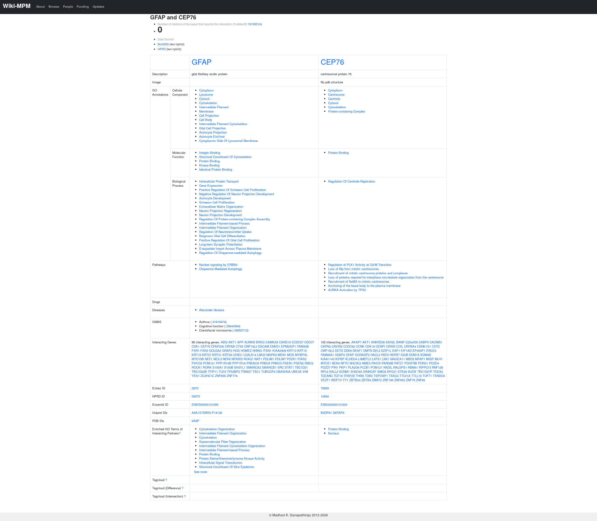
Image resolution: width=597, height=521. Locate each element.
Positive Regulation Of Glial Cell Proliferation (229, 240)
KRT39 (227, 354)
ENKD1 (275, 346)
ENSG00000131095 (205, 404)
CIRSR (390, 346)
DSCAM (263, 346)
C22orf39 (412, 342)
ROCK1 (197, 367)
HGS (236, 350)
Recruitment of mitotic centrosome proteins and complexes (368, 273)
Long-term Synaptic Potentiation (221, 244)
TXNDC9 (439, 375)
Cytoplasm (206, 90)
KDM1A (414, 354)
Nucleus (333, 433)
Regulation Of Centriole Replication (351, 181)
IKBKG (257, 350)
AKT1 (232, 342)
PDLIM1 (268, 359)
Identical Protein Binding (215, 169)
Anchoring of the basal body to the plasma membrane (364, 285)
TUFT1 (427, 375)
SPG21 (392, 371)
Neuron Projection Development (220, 215)
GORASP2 (362, 354)
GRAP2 (227, 350)
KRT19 (196, 354)
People (68, 6)
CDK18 (370, 346)
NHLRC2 (355, 363)
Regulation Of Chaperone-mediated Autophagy (230, 252)
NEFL (208, 359)
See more (200, 471)
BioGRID (163, 44)
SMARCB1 (269, 367)
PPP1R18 (239, 363)
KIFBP (339, 359)
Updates (98, 6)
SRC (281, 367)
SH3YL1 (239, 367)
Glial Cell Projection (212, 128)
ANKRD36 (378, 342)
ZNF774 (232, 375)
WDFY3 (336, 380)
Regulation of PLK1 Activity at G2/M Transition (359, 264)
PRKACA (252, 363)
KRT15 (302, 350)
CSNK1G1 (424, 346)
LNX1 (385, 359)
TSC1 (256, 371)
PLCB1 (365, 367)
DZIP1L (386, 350)
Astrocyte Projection (213, 132)
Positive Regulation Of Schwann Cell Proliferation (232, 189)
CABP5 (424, 342)
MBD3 (410, 359)
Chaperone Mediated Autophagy (220, 269)
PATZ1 (398, 363)
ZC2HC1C (207, 375)
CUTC (436, 346)
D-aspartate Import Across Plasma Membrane (230, 248)
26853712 (240, 330)
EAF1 (396, 350)
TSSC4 (394, 375)
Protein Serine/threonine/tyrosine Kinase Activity (232, 458)
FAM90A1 (327, 354)
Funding (83, 6)
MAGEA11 (397, 359)
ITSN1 (267, 350)
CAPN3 (326, 346)
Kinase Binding (209, 165)
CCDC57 (297, 342)
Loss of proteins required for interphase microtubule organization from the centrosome (386, 277)
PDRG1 (423, 363)
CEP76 (332, 61)
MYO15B (198, 359)
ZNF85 (420, 380)
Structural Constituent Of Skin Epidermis (226, 467)
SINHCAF (369, 371)
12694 (325, 396)
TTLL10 (416, 375)
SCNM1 (344, 371)
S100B (228, 367)
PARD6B (387, 363)
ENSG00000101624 (334, 404)
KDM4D (425, 354)
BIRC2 (260, 342)
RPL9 (324, 371)
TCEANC (327, 375)
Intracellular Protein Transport (219, 181)
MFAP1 (420, 359)
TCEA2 (438, 371)
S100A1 (217, 367)
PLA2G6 (353, 367)
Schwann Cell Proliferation (217, 202)
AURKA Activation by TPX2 (347, 290)
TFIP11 (213, 371)
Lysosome (206, 94)
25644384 (232, 326)
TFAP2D (349, 375)
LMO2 (261, 354)
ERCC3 (431, 350)
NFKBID (237, 359)
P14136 (217, 412)
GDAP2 (340, 354)
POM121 (209, 363)
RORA (207, 367)
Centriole (334, 98)
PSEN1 (288, 363)
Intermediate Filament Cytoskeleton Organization (232, 446)
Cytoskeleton (208, 103)
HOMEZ (246, 350)
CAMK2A (272, 342)
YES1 (196, 375)
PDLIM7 (280, 359)
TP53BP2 (233, 371)
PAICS (376, 363)
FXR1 (195, 350)
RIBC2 (309, 363)
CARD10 (285, 342)
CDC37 (309, 342)
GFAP (202, 61)
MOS (290, 354)
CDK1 (196, 346)
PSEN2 (299, 363)
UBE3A (297, 371)
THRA (360, 375)
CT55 (239, 346)
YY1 (345, 380)
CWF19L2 (250, 346)
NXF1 (258, 359)
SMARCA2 (253, 367)
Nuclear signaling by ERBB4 (218, 264)
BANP (400, 342)
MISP (430, 359)
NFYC (345, 363)
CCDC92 (349, 346)
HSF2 (385, 354)
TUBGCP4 (268, 371)
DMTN (367, 350)
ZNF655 (220, 375)
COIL (399, 346)
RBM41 (413, 367)
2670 (195, 388)
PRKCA (265, 363)
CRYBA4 (410, 346)
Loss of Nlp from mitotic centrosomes (353, 269)
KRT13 (291, 350)
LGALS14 (249, 354)
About (40, 6)
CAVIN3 (337, 346)
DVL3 (376, 350)
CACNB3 (436, 342)
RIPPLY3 (425, 367)
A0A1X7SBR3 (201, 412)
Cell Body (205, 119)
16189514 (254, 24)
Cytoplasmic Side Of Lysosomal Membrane (228, 140)
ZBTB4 (366, 380)
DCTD (339, 350)
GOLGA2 (215, 350)
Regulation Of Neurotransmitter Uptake (225, 231)
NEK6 (227, 359)
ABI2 (224, 342)
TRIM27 (246, 371)
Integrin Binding (209, 152)
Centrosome (336, 94)
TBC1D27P (424, 371)
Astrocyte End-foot (212, 136)
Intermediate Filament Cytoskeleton (223, 124)
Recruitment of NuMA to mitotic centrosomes (358, 281)
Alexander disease (211, 310)
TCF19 (338, 375)
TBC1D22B (199, 371)
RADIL (387, 367)
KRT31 (217, 354)
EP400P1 (419, 350)
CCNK (360, 346)
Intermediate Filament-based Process (224, 223)
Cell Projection (209, 115)
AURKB (249, 342)
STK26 (402, 371)
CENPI (380, 346)
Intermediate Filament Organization (222, 227)
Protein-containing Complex (346, 111)
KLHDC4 (351, 359)
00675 (196, 396)
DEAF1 (357, 350)
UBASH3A (283, 371)
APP (240, 342)
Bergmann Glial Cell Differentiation (222, 236)
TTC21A (404, 375)
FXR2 (204, 350)
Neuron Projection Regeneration (220, 210)
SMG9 (381, 371)
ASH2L (390, 342)
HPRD (162, 49)
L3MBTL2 (364, 359)
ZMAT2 (377, 380)
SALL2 (333, 371)
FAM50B (303, 346)
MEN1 (282, 354)
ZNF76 (410, 380)
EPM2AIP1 (288, 346)
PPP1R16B (223, 363)
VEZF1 (325, 380)
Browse (54, 6)
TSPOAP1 (381, 375)
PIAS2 (302, 359)
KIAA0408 (279, 350)
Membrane (206, 111)
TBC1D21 (301, 367)
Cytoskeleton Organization (217, 429)
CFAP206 (217, 346)
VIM (305, 371)
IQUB (404, 354)
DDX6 (348, 350)
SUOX (412, 371)
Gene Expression (210, 185)
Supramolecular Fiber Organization (222, 441)
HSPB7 (395, 354)
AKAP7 (356, 342)
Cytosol (204, 98)
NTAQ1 (248, 359)
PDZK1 (292, 359)
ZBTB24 (355, 380)
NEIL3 (217, 359)
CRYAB (230, 346)
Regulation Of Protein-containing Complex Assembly (234, 219)
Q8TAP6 (338, 412)
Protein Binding (209, 161)
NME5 (366, 363)
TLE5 (222, 371)
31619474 (219, 322)
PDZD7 (325, 367)
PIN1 (334, 367)
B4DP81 (326, 412)
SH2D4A (356, 371)
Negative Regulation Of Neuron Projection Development (236, 194)
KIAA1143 (327, 359)
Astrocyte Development (215, 198)
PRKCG (276, 363)
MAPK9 (271, 354)
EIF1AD (406, 350)
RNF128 (437, 367)
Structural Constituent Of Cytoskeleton (225, 157)
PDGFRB (410, 363)
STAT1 (289, 367)
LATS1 (376, 359)
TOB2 (369, 375)
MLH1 (439, 359)
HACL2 (375, 354)
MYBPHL (301, 354)
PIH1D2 (197, 363)
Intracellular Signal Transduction (220, 462)
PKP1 (343, 367)
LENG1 (238, 354)
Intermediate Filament (214, 107)
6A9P (195, 421)
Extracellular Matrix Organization (221, 206)
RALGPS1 (400, 367)
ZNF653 (399, 380)
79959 (325, 388)
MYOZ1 (326, 363)
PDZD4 (434, 363)
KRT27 (206, 354)
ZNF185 (388, 380)
